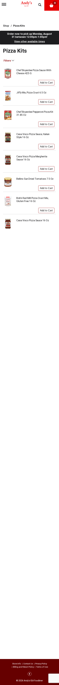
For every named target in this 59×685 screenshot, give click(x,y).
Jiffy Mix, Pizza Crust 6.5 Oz (31, 92)
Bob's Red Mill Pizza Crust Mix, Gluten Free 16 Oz (32, 199)
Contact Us (28, 664)
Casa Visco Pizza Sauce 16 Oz (32, 220)
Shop (6, 25)
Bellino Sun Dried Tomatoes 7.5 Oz (35, 178)
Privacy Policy (41, 664)
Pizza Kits (19, 25)
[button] (46, 82)
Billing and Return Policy (23, 667)
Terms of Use (42, 667)
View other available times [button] (29, 41)
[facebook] (29, 674)
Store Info (16, 664)
